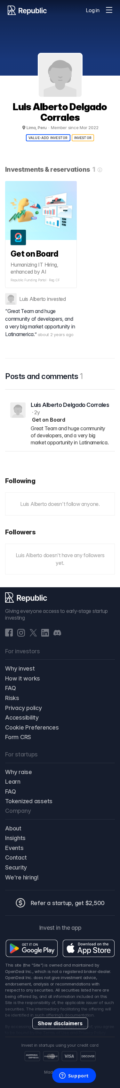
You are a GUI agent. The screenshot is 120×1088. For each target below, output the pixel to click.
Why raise (18, 772)
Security (16, 867)
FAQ (10, 688)
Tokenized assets (28, 801)
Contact (16, 857)
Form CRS (18, 737)
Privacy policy (23, 708)
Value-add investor (48, 138)
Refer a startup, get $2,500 (68, 903)
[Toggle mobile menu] (109, 10)
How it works (22, 678)
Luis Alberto (32, 299)
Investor (83, 138)
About (13, 828)
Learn (12, 781)
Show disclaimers (60, 1023)
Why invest (20, 668)
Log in (93, 10)
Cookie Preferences (32, 727)
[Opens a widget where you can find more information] (74, 1076)
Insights (15, 838)
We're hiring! (22, 877)
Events (14, 848)
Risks (12, 698)
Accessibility (22, 717)
